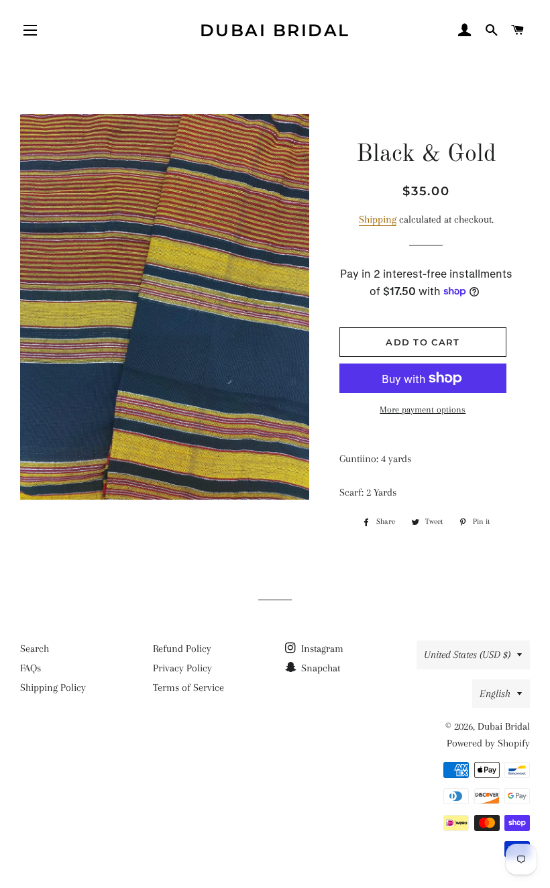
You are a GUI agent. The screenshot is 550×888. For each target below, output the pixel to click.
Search (34, 649)
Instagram (320, 649)
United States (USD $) (467, 655)
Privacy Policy (182, 668)
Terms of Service (188, 687)
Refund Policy (182, 649)
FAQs (30, 668)
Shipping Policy (53, 687)
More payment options (422, 409)
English (495, 693)
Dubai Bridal (275, 30)
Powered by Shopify (488, 743)
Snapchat (319, 668)
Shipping (377, 219)
